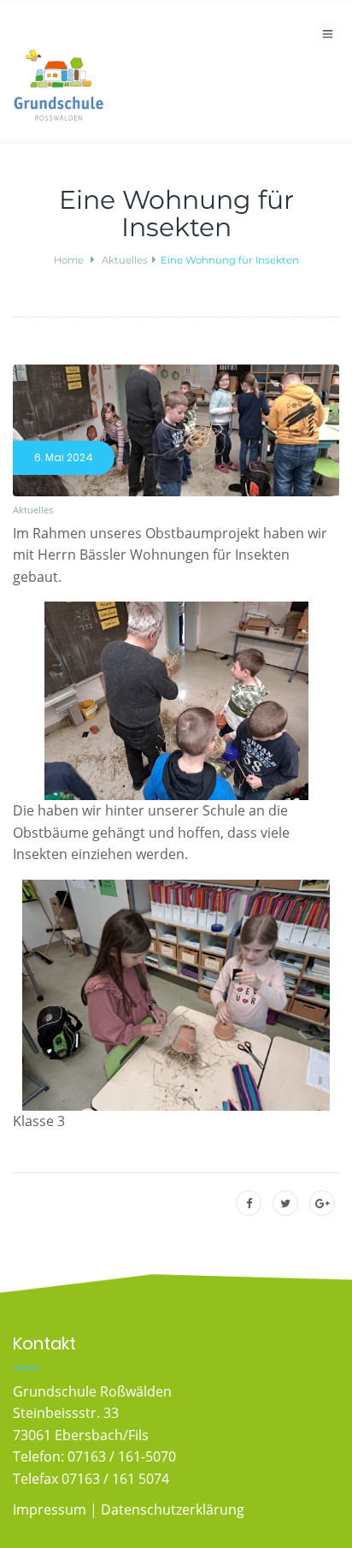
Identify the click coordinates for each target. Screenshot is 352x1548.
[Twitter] (285, 1203)
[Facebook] (249, 1203)
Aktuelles (33, 509)
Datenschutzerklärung (172, 1509)
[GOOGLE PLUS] (322, 1203)
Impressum (49, 1509)
